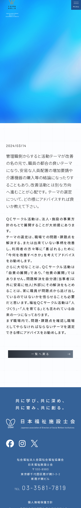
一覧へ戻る (40, 354)
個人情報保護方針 (40, 502)
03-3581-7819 (44, 487)
